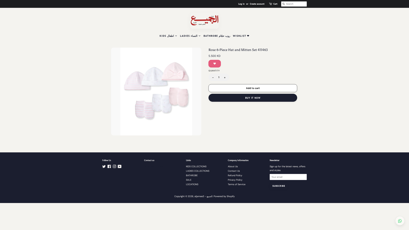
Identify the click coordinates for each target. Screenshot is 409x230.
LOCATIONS (192, 184)
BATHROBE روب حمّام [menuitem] (217, 35)
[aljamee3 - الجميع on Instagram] (114, 167)
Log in (241, 3)
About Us (233, 166)
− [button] (213, 77)
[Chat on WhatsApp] (400, 221)
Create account (257, 3)
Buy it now (252, 97)
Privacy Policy (235, 179)
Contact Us (234, 170)
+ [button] (225, 77)
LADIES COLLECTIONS (197, 170)
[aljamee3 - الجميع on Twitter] (104, 167)
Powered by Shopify (224, 196)
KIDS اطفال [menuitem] (167, 35)
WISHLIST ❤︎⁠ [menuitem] (241, 35)
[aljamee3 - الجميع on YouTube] (119, 167)
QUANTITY (214, 70)
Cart (275, 3)
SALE (188, 179)
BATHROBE (192, 175)
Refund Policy (235, 175)
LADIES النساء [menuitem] (188, 35)
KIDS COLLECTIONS (196, 166)
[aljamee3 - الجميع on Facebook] (109, 167)
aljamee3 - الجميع (203, 196)
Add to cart (253, 88)
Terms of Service (236, 184)
